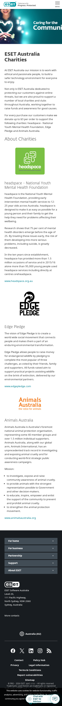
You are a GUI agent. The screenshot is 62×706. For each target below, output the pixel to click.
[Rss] (49, 652)
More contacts (12, 615)
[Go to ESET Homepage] (20, 4)
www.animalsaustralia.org (20, 518)
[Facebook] (13, 652)
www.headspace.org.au (19, 281)
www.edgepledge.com (18, 386)
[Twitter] (22, 652)
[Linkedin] (31, 652)
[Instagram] (40, 652)
